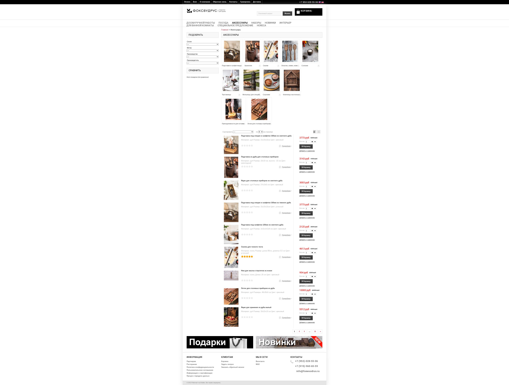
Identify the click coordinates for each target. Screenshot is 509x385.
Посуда (223, 22)
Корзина (224, 361)
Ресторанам (192, 364)
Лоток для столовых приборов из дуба (258, 288)
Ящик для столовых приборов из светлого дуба (261, 181)
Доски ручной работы (200, 22)
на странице (268, 132)
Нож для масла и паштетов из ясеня (256, 271)
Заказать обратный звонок (232, 367)
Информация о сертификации (199, 373)
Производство (192, 54)
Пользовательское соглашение (200, 370)
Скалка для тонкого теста (252, 247)
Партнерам (191, 361)
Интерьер (285, 22)
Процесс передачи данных (198, 376)
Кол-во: (302, 141)
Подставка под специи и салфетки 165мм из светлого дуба (266, 136)
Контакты (233, 2)
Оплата (187, 2)
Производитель (193, 60)
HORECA (261, 25)
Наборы (256, 22)
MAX (258, 364)
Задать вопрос (227, 364)
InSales (202, 382)
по (257, 132)
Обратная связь (220, 2)
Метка (189, 48)
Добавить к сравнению (307, 151)
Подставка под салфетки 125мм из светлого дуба (262, 225)
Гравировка (245, 2)
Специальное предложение (235, 25)
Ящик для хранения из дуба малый (256, 307)
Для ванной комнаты (200, 25)
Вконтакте (260, 361)
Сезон (189, 42)
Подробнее (286, 146)
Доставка (257, 2)
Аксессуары (240, 22)
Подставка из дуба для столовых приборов (259, 157)
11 (315, 331)
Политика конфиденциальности (200, 367)
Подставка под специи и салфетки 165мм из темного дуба (266, 203)
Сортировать (227, 132)
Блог (195, 2)
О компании (205, 2)
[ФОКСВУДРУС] (206, 10)
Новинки (270, 22)
